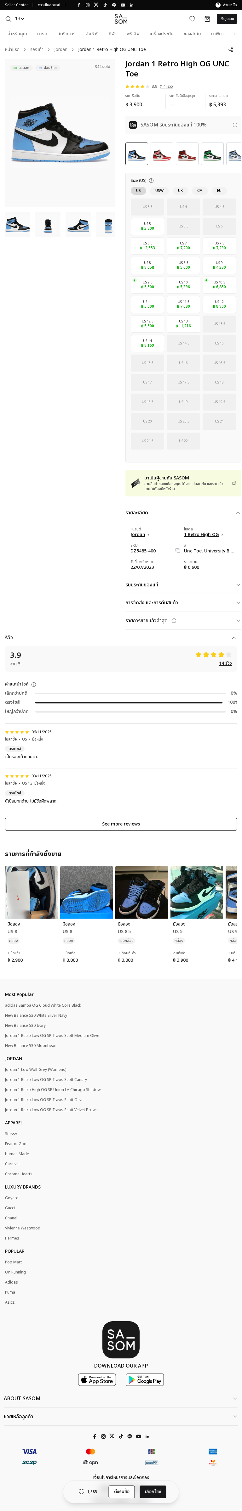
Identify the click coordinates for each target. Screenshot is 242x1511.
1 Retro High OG (201, 535)
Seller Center (16, 5)
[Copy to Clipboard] (177, 550)
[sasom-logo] (121, 18)
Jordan (60, 50)
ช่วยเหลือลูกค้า (18, 1416)
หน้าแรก (12, 50)
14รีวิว (225, 663)
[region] (60, 133)
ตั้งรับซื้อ (122, 1491)
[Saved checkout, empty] (207, 19)
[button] (8, 19)
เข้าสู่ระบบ (227, 19)
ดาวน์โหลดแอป (49, 5)
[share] (230, 49)
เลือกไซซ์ (153, 1491)
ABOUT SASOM (22, 1398)
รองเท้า (36, 50)
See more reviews (121, 824)
